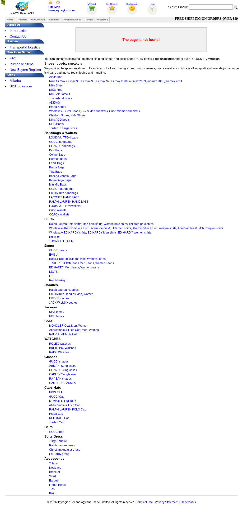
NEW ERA (55, 392)
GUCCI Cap (57, 396)
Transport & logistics (25, 47)
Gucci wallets (57, 210)
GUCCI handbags (60, 141)
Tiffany (53, 463)
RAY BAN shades (60, 378)
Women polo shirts (116, 224)
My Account (132, 4)
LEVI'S (53, 271)
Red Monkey (57, 280)
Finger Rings (57, 484)
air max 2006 (119, 81)
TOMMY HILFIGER (61, 241)
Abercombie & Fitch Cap (64, 405)
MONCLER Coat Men (63, 325)
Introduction (19, 31)
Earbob (54, 480)
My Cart (92, 4)
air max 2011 (174, 81)
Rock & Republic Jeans (64, 259)
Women (88, 294)
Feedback (102, 19)
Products (22, 19)
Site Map (54, 7)
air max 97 (102, 81)
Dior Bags (55, 150)
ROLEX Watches (60, 343)
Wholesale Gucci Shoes (64, 111)
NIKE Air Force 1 (59, 94)
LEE (52, 276)
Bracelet (54, 472)
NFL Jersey (56, 316)
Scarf (52, 476)
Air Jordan (55, 77)
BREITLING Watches (62, 348)
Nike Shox (55, 85)
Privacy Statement (166, 502)
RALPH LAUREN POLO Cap (67, 409)
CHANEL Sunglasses (63, 370)
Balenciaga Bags (60, 180)
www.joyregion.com (61, 10)
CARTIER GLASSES (62, 383)
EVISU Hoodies (59, 298)
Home (10, 19)
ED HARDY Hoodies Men (65, 294)
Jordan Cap (56, 422)
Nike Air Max (57, 81)
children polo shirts (141, 224)
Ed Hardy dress (59, 454)
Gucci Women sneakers (124, 111)
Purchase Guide (72, 19)
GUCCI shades (59, 361)
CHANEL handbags (62, 146)
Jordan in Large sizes (63, 128)
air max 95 (87, 81)
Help (152, 4)
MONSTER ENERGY (62, 401)
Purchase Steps (21, 64)
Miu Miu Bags (58, 184)
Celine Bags (57, 154)
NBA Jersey (56, 312)
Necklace (55, 467)
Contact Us (18, 36)
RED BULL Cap (59, 418)
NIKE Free (55, 89)
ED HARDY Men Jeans (64, 267)
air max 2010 (155, 81)
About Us (54, 19)
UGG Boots (56, 124)
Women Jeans (96, 259)
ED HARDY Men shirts (102, 232)
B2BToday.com (21, 86)
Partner (89, 19)
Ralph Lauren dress (62, 445)
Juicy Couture (58, 441)
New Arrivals (38, 19)
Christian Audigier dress (64, 449)
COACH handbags (61, 189)
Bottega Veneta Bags (62, 176)
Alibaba (15, 80)
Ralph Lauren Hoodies (64, 289)
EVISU (53, 254)
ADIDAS (54, 102)
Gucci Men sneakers (94, 111)
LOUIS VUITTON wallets (64, 206)
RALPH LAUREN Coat (63, 334)
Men (83, 259)
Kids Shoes (78, 115)
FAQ (13, 58)
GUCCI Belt (56, 432)
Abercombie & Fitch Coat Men (68, 330)
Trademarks (188, 502)
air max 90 (72, 81)
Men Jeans (87, 263)
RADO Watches (59, 352)
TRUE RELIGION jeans (64, 263)
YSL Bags (55, 171)
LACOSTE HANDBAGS (64, 197)
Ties (52, 489)
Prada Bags (56, 167)
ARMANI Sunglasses (62, 365)
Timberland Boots (60, 98)
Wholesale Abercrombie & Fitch (69, 228)
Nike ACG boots (59, 119)
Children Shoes (59, 115)
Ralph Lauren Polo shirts (65, 224)
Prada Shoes (57, 107)
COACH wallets (59, 214)
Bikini (52, 493)
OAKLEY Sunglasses (62, 374)
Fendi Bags (56, 163)
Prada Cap (56, 413)
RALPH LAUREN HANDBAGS (68, 201)
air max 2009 (137, 81)
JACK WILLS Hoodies (63, 302)
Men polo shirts (92, 224)
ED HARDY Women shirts (134, 232)
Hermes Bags (58, 159)
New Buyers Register (25, 70)
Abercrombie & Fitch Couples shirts (200, 228)
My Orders (111, 4)
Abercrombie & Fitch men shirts (111, 228)
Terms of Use (144, 502)
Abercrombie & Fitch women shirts (154, 228)
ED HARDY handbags (63, 193)
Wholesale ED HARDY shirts (67, 232)
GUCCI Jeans (58, 250)
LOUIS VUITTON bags (63, 137)
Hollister (54, 236)
